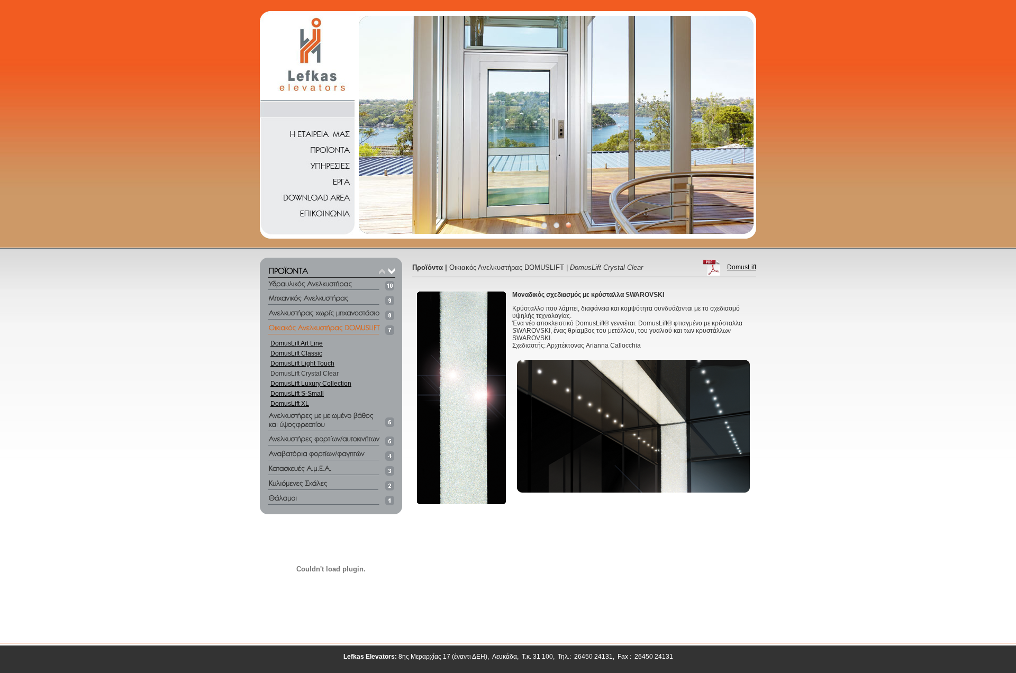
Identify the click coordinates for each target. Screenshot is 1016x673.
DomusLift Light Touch (302, 363)
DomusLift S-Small (297, 393)
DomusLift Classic (296, 353)
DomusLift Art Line (296, 343)
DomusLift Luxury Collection (310, 383)
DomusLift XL (289, 403)
